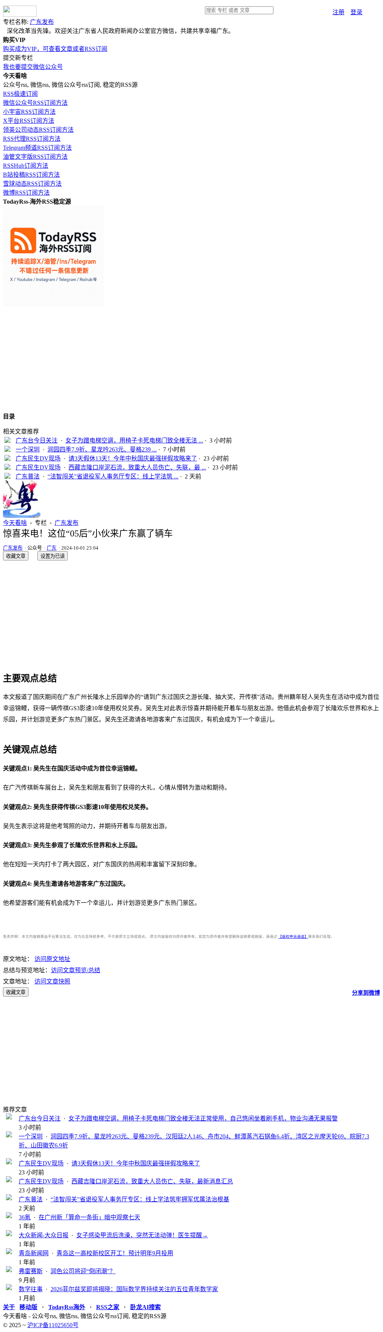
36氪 (25, 1217)
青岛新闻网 (34, 1253)
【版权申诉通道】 (293, 936)
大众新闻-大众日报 (43, 1235)
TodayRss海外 (66, 1307)
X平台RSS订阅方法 (28, 121)
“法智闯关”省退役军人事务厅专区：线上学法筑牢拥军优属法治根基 (139, 1199)
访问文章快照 (52, 981)
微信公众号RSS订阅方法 (35, 103)
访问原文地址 (52, 959)
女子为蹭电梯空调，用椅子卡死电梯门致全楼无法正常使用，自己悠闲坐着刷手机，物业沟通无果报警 (203, 1118)
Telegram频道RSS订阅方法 (37, 148)
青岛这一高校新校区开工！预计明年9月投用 (114, 1253)
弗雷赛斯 (31, 1271)
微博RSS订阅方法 (26, 192)
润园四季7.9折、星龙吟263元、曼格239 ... (102, 449)
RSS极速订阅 (20, 94)
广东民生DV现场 (38, 458)
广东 (51, 548)
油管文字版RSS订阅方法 (35, 156)
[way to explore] (20, 15)
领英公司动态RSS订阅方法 (38, 130)
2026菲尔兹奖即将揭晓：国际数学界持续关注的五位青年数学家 (134, 1289)
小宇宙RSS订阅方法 (29, 112)
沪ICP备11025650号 (53, 1325)
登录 (356, 12)
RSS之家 (107, 1307)
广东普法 (28, 476)
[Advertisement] (191, 359)
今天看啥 (15, 523)
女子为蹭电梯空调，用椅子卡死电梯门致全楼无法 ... (134, 440)
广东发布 (42, 22)
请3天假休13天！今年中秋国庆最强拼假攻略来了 (132, 458)
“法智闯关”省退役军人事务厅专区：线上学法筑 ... (113, 476)
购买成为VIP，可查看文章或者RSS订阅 (55, 49)
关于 (9, 1307)
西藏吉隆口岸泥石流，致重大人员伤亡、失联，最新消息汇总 (152, 1181)
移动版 (28, 1307)
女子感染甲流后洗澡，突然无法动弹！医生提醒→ (142, 1235)
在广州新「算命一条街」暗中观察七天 (89, 1217)
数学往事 (31, 1289)
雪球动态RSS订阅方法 (32, 183)
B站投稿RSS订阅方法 (31, 174)
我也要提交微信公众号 (33, 67)
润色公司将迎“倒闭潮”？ (83, 1271)
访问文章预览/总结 (75, 970)
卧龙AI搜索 (145, 1307)
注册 (338, 12)
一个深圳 (28, 449)
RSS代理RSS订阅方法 (32, 139)
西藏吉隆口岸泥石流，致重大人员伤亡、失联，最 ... (137, 467)
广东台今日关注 (37, 440)
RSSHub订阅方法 (25, 165)
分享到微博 (366, 993)
